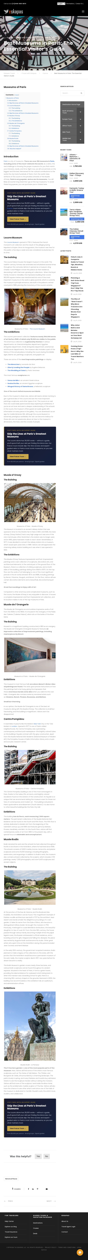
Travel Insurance (11, 1232)
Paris (5, 161)
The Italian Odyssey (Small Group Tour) (76, 231)
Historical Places (11, 1179)
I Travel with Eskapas (24, 37)
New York (37, 724)
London (14, 726)
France (10, 37)
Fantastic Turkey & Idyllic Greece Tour (77, 190)
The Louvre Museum (37, 329)
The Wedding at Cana (16, 370)
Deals (35, 1233)
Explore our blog (11, 1227)
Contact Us (79, 3)
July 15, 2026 (77, 320)
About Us (64, 1221)
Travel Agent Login (68, 1227)
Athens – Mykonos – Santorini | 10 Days (75, 158)
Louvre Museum (13, 242)
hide (16, 95)
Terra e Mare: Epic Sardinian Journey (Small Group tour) (76, 212)
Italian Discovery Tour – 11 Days (77, 174)
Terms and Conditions (67, 1247)
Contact (64, 1232)
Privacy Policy (50, 1247)
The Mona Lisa (13, 364)
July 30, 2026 (77, 273)
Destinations (70, 3)
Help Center (9, 1221)
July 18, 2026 (77, 294)
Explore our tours (11, 1237)
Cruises (36, 1228)
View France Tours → (18, 219)
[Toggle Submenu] (80, 112)
